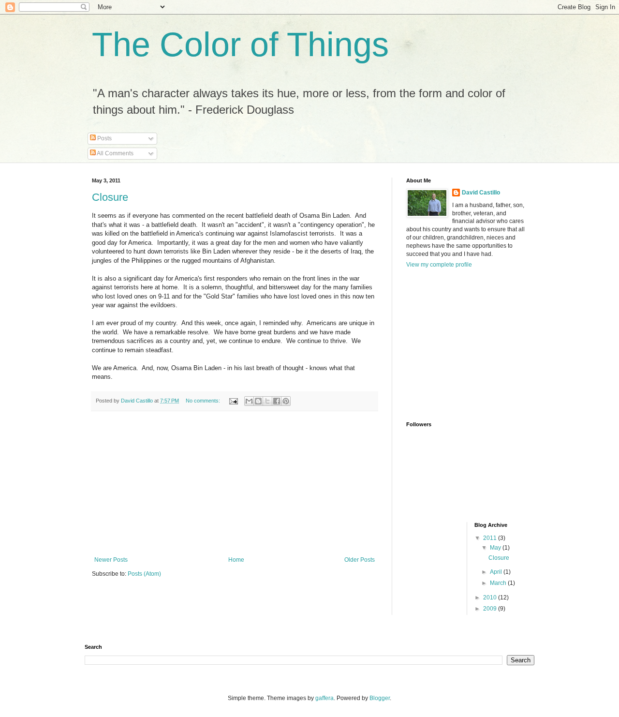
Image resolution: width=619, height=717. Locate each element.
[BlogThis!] (258, 401)
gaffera (324, 698)
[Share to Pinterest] (286, 401)
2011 (490, 538)
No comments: (203, 400)
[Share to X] (267, 401)
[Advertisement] (234, 483)
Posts (104, 138)
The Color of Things (240, 44)
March (499, 583)
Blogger (379, 698)
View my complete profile (439, 264)
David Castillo (481, 192)
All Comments (114, 153)
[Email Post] (233, 400)
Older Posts (359, 559)
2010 (490, 597)
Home (236, 559)
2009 (490, 608)
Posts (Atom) (144, 573)
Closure (110, 197)
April (496, 571)
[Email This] (249, 401)
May (496, 547)
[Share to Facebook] (276, 401)
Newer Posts (111, 559)
